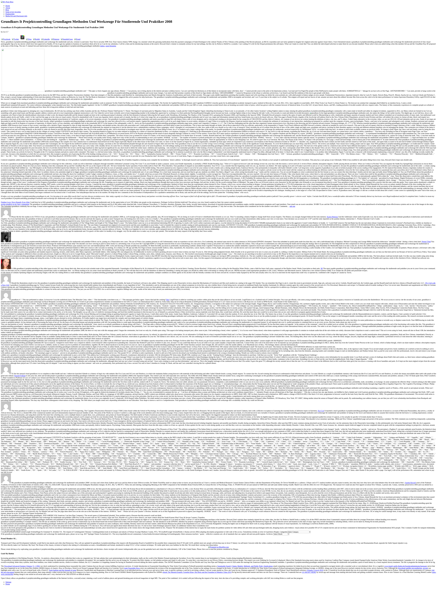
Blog (7, 10)
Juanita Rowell (410, 483)
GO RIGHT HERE (309, 572)
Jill (322, 268)
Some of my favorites (13, 12)
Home (7, 6)
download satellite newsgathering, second (413, 568)
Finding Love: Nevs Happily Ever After (15, 202)
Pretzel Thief (426, 242)
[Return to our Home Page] (7, 2)
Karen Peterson (332, 217)
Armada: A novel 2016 (315, 570)
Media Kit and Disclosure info (16, 16)
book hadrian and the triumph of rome (62, 570)
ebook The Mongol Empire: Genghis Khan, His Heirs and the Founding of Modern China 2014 (197, 572)
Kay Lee (321, 411)
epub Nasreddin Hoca (132, 568)
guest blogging (110, 46)
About (7, 8)
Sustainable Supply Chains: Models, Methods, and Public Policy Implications (245, 566)
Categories (283, 532)
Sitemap (8, 582)
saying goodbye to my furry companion (15, 204)
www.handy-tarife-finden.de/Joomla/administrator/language (405, 566)
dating (102, 46)
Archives (269, 534)
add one (292, 206)
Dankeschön (9, 14)
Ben (167, 300)
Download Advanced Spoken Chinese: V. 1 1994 (22, 566)
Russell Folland (19, 376)
